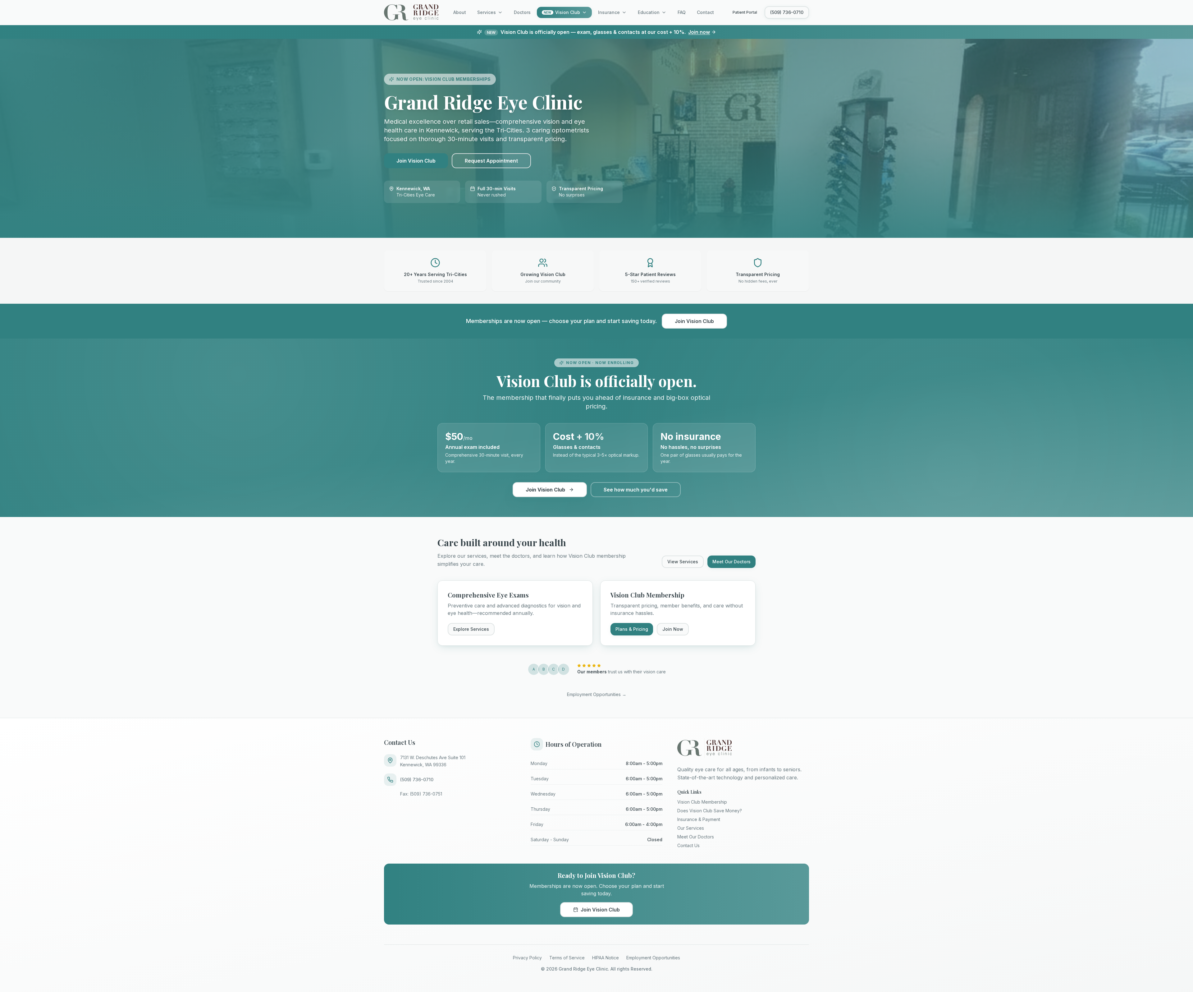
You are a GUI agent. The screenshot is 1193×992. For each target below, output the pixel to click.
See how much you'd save (636, 490)
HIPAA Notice (605, 957)
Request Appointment (491, 161)
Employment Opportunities (653, 957)
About (459, 12)
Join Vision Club (416, 161)
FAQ (682, 12)
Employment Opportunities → (596, 694)
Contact (705, 12)
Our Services (690, 828)
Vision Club (562, 12)
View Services (682, 561)
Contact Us (688, 845)
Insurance (609, 12)
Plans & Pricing (631, 629)
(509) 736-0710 (786, 12)
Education (649, 12)
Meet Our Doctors (731, 561)
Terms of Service (567, 957)
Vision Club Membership (702, 802)
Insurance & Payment (698, 819)
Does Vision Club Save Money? (709, 810)
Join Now (672, 629)
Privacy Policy (527, 957)
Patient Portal (745, 12)
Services (486, 12)
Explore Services (471, 629)
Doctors (522, 12)
